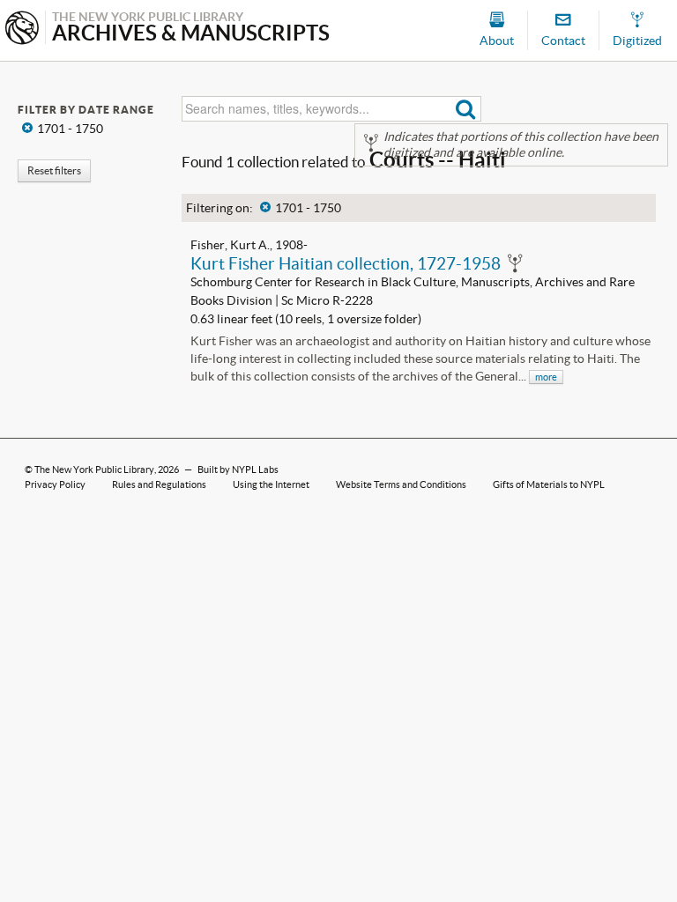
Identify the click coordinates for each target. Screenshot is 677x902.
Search (465, 109)
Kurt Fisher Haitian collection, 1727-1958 (345, 263)
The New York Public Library (94, 469)
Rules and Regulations (159, 484)
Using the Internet (271, 484)
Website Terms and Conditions (401, 484)
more (546, 377)
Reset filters (54, 170)
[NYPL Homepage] (22, 29)
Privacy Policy (55, 484)
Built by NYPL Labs (238, 469)
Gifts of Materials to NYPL (549, 484)
